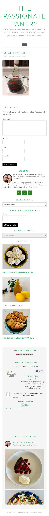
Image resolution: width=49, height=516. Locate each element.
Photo (27, 405)
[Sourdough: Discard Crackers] (16, 334)
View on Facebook (10, 409)
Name (5, 138)
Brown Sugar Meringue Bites (17, 272)
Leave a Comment (20, 56)
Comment (6, 119)
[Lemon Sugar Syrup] (16, 301)
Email (5, 147)
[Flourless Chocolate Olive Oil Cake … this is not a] (24, 469)
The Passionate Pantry (24, 16)
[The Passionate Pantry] (11, 374)
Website (5, 156)
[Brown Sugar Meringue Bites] (16, 269)
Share (19, 409)
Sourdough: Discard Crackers (18, 338)
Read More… (33, 187)
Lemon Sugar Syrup (12, 305)
